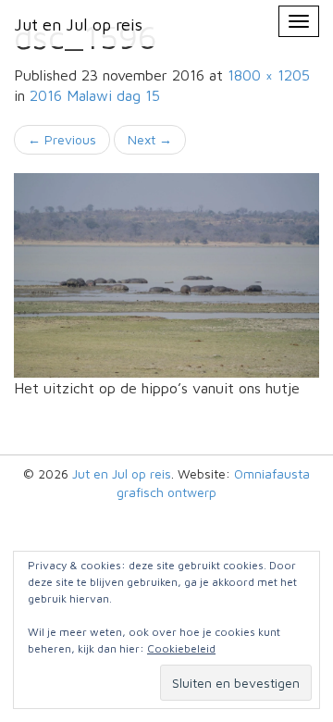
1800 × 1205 (269, 75)
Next (150, 139)
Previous (62, 139)
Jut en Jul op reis (121, 473)
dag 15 (95, 95)
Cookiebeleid (181, 648)
